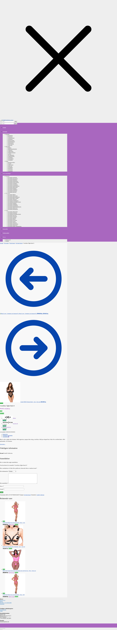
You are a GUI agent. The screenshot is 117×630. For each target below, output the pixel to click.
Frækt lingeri (12, 243)
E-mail (2, 489)
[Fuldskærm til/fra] (1, 628)
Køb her (2, 413)
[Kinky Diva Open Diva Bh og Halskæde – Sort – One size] (13, 545)
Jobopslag (2, 604)
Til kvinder (6, 243)
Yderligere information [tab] (7, 435)
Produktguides (3, 609)
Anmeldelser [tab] (6, 436)
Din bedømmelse (4, 471)
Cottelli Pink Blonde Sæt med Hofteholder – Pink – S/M (13, 594)
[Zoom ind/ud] (0, 628)
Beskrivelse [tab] (5, 434)
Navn (1, 486)
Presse (1, 601)
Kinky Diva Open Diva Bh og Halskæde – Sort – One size (14, 546)
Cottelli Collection (40, 494)
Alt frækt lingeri (19, 243)
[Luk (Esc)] (4, 628)
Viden (1, 611)
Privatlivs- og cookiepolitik (6, 602)
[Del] (3, 628)
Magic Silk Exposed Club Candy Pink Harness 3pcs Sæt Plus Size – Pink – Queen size (19, 570)
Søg (16, 121)
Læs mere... (2, 444)
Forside (1, 243)
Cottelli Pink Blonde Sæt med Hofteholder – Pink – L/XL (14, 522)
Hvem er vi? (2, 600)
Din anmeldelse (4, 483)
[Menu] (0, 120)
